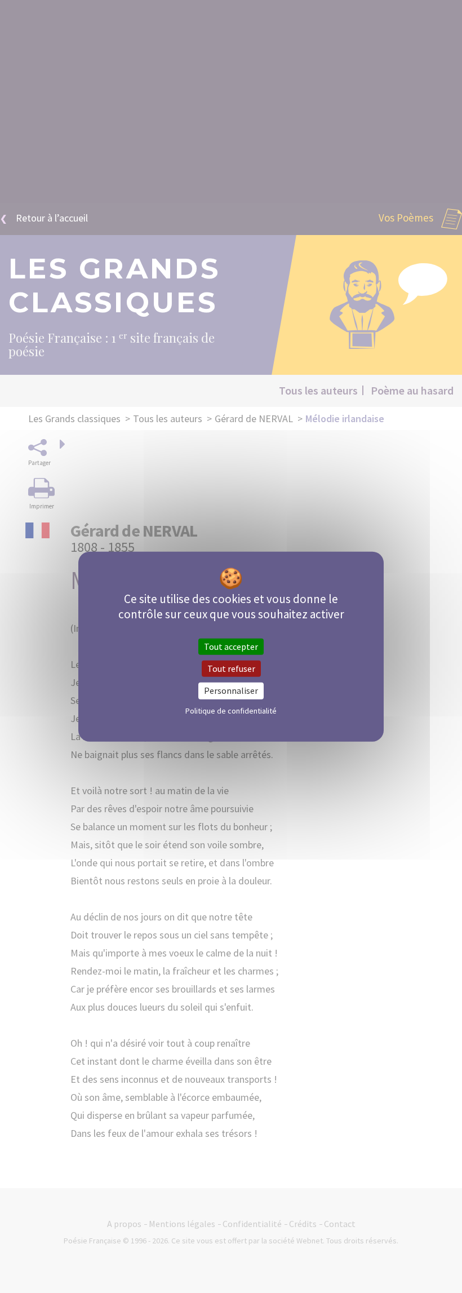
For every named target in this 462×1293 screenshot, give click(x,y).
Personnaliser (231, 690)
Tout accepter (231, 646)
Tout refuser (231, 668)
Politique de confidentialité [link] (231, 710)
